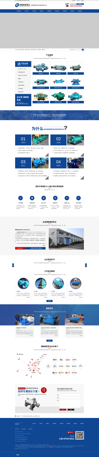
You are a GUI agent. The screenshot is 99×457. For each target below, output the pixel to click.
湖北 (27, 416)
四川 (37, 416)
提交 (63, 409)
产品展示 (41, 423)
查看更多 (49, 340)
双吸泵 (27, 240)
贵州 (25, 416)
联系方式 (17, 429)
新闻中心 (48, 423)
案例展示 (54, 423)
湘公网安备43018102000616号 (22, 448)
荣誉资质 (61, 423)
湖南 (29, 416)
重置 (71, 409)
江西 (31, 416)
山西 (35, 416)
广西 (23, 416)
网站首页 (74, 0)
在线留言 (75, 423)
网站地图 (24, 429)
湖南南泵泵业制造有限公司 (21, 232)
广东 (21, 416)
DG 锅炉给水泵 (31, 240)
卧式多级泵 (42, 240)
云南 (38, 416)
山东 (33, 416)
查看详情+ (44, 245)
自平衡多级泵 (37, 240)
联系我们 (82, 0)
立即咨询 (80, 4)
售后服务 (68, 423)
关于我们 (78, 0)
